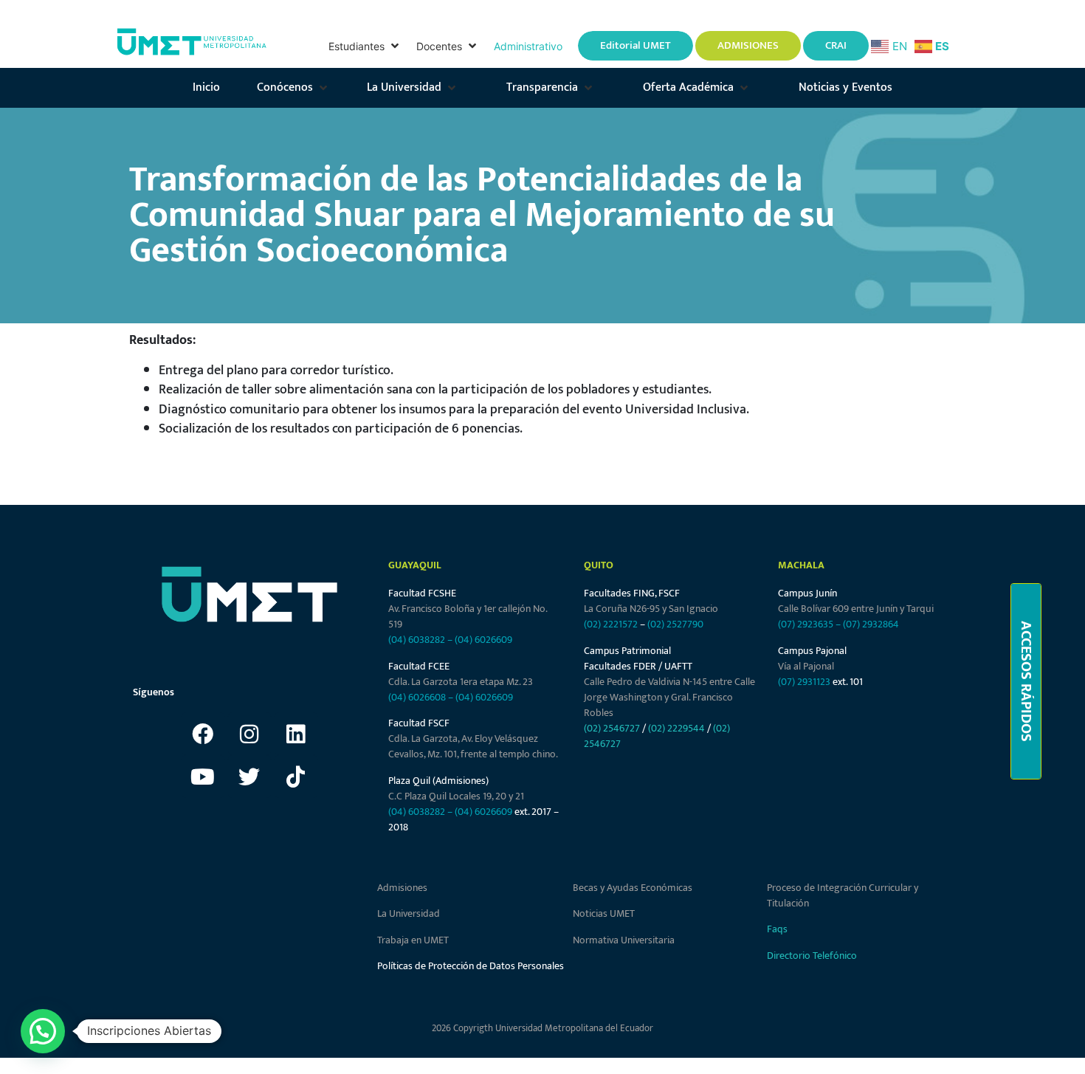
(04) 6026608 (417, 697)
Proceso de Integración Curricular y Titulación (842, 895)
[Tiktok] (296, 776)
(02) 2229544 (676, 728)
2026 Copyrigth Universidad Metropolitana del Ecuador (542, 1028)
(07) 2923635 (805, 624)
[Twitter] (249, 776)
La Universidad (408, 913)
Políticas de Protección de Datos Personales (470, 965)
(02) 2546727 (612, 728)
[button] (365, 46)
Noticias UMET (604, 913)
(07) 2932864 (871, 624)
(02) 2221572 (611, 624)
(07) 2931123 (805, 681)
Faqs (777, 928)
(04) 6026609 (483, 639)
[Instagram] (249, 733)
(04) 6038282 (416, 639)
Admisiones (402, 887)
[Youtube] (203, 776)
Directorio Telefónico (812, 955)
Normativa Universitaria (624, 940)
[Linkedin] (296, 733)
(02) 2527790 (675, 624)
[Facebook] (203, 733)
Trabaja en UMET (413, 940)
